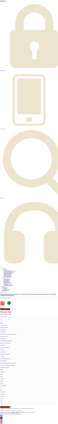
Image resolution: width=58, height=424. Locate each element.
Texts (6, 412)
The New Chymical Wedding (8, 283)
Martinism (1, 369)
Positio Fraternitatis (6, 281)
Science (1, 318)
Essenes (1, 398)
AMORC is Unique (6, 270)
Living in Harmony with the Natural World (6, 340)
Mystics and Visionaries (3, 316)
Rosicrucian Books (6, 278)
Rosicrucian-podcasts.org (8, 295)
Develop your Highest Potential (8, 271)
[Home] (3, 0)
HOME (1, 292)
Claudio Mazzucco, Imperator (8, 276)
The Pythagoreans (2, 391)
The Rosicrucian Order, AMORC (4, 367)
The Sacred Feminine (3, 338)
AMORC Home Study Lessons (8, 273)
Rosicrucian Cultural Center (6, 290)
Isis (0, 387)
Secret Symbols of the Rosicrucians (8, 284)
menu (1, 267)
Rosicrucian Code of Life (7, 279)
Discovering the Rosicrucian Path (4, 347)
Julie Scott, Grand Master (7, 277)
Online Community (32, 412)
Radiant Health (2, 345)
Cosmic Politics (2, 356)
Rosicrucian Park (4, 288)
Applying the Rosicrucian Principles (5, 358)
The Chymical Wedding (3, 360)
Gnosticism (1, 380)
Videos (3, 286)
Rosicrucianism (4, 268)
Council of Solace (6, 289)
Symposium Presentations (3, 325)
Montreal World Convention (4, 327)
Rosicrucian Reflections (3, 329)
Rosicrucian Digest (6, 280)
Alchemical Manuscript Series (8, 285)
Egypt (1, 400)
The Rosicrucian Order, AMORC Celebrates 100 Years (7, 365)
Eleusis (1, 389)
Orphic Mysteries (2, 396)
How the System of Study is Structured (9, 272)
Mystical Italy (2, 349)
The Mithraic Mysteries (3, 385)
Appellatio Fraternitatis (7, 282)
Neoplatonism (2, 378)
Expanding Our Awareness (4, 336)
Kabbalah (1, 376)
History (5, 269)
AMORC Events (4, 287)
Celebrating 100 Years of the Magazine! (8, 334)
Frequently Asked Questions (7, 275)
